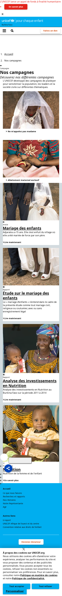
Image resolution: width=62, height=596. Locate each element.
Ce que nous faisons (12, 493)
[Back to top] (20, 460)
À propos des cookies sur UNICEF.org (24, 552)
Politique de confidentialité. (28, 578)
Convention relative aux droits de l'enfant (22, 527)
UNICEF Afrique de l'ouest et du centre (21, 523)
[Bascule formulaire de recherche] (12, 30)
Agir (4, 507)
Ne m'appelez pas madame (21, 131)
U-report (7, 520)
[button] (8, 468)
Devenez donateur (31, 542)
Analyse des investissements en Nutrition (30, 383)
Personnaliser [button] (15, 591)
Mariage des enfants (22, 228)
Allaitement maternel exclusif (23, 180)
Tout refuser (45, 586)
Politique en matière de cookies (38, 575)
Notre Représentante (13, 503)
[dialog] (31, 572)
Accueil (8, 54)
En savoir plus (16, 6)
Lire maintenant (12, 242)
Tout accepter (16, 586)
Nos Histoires (9, 500)
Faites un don (50, 30)
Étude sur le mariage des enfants (26, 296)
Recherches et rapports (14, 496)
